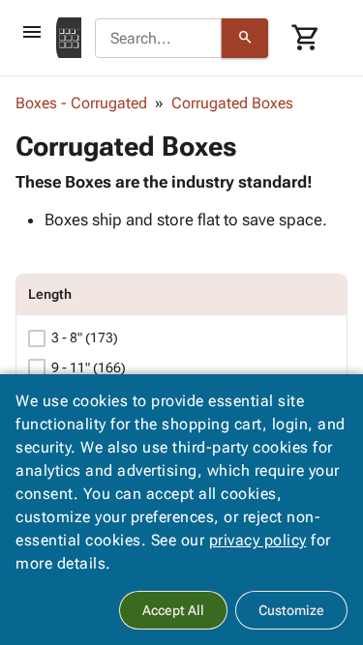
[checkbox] (36, 338)
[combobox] (158, 38)
